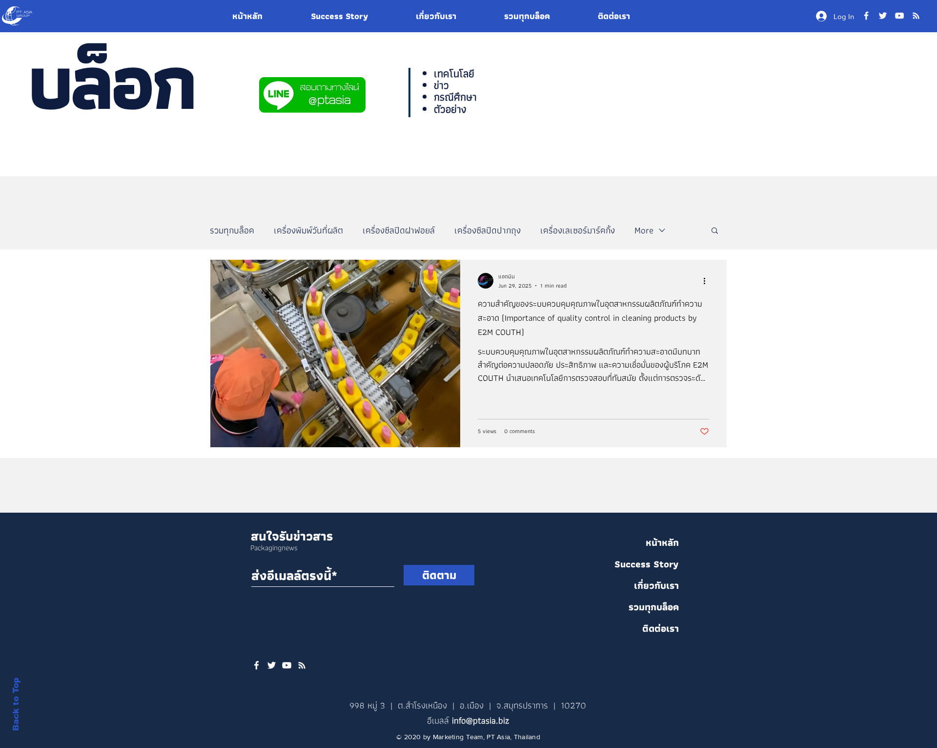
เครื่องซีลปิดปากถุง (487, 230)
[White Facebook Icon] (256, 665)
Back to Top (15, 704)
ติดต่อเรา (660, 628)
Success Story (646, 564)
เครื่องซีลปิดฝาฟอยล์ (399, 230)
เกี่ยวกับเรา (656, 585)
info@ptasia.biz (480, 720)
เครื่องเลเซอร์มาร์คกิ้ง (577, 230)
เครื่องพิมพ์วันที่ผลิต (308, 230)
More (643, 230)
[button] (714, 231)
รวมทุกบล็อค (232, 230)
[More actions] (707, 281)
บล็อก (111, 81)
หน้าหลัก (662, 542)
